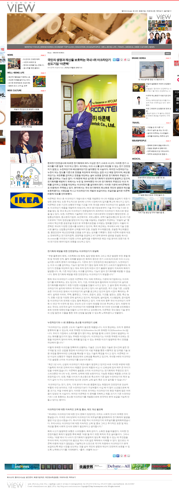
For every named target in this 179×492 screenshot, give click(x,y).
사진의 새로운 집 (29, 62)
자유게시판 (151, 11)
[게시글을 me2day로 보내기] (121, 59)
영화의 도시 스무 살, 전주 (17, 86)
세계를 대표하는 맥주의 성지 (158, 136)
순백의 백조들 (26, 127)
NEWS (151, 47)
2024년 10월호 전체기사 (73, 68)
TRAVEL (121, 47)
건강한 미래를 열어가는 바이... (19, 80)
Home (49, 53)
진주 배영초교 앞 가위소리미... (158, 151)
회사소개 (10, 477)
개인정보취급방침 (51, 477)
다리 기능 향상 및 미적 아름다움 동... (151, 213)
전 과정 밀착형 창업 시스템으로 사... (151, 80)
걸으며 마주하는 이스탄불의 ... (158, 133)
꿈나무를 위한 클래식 (31, 68)
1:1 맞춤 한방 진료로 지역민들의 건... (151, 195)
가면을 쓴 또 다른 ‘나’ (155, 127)
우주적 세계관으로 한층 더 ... (158, 154)
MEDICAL (130, 47)
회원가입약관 (39, 477)
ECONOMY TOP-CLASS (64, 47)
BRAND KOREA (47, 47)
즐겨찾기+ (168, 11)
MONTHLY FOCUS (32, 47)
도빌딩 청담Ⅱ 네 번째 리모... (157, 148)
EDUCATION (80, 47)
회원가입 (142, 11)
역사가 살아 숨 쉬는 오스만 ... (158, 130)
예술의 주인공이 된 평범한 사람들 (26, 109)
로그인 (135, 11)
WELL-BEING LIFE (109, 47)
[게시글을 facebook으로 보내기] (117, 59)
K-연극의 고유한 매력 (31, 59)
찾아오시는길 (127, 11)
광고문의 (29, 477)
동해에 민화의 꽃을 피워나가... (158, 145)
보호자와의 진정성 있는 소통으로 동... (152, 178)
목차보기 (159, 11)
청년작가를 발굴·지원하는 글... (19, 77)
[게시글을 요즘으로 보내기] (125, 59)
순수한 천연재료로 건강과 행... (19, 83)
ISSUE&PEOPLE (93, 47)
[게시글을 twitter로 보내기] (114, 59)
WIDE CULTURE (141, 47)
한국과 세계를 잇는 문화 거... (34, 65)
